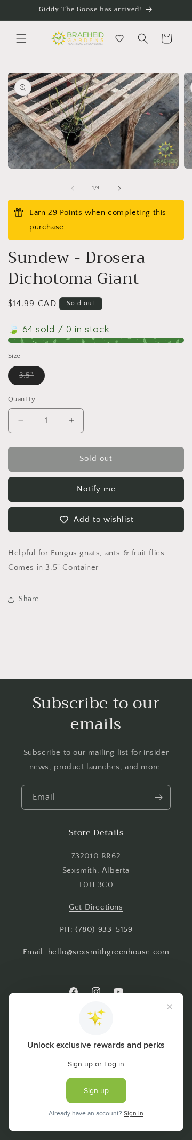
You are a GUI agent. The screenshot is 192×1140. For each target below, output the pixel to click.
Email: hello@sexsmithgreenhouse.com (96, 951)
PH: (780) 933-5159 (96, 929)
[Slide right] (119, 188)
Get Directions (96, 907)
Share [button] (29, 599)
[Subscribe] (158, 797)
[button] (21, 38)
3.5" (32, 378)
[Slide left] (72, 188)
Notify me (96, 488)
